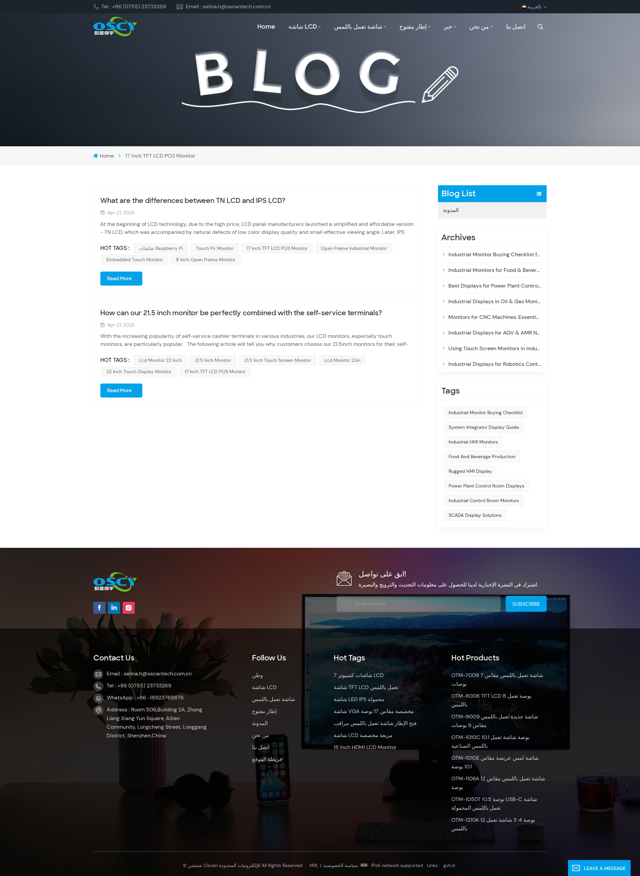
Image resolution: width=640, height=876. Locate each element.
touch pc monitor (214, 248)
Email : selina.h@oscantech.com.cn (228, 6)
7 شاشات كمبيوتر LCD (359, 675)
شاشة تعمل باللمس (358, 27)
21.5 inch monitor (213, 360)
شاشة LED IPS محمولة (359, 699)
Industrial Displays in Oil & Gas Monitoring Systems (495, 301)
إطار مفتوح (413, 27)
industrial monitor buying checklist (486, 413)
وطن (257, 675)
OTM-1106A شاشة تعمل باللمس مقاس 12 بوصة (498, 783)
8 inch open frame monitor (205, 260)
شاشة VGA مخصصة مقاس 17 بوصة (374, 711)
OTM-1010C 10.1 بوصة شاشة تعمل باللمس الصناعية (490, 741)
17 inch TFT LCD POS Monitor (277, 248)
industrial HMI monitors (473, 442)
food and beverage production (482, 456)
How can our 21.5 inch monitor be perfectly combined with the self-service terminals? (241, 313)
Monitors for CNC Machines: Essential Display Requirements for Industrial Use (495, 317)
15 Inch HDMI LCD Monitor (365, 747)
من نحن (479, 27)
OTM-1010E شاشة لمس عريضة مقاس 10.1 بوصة (495, 762)
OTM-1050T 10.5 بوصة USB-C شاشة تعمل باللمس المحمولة (494, 803)
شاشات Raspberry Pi (161, 248)
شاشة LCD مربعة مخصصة (363, 735)
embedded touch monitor (134, 260)
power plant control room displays (486, 486)
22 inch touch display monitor (138, 372)
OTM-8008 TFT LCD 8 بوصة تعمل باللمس (491, 700)
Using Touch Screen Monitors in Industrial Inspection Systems (495, 348)
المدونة (451, 210)
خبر (448, 27)
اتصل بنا (516, 27)
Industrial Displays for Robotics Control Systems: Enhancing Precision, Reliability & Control (495, 364)
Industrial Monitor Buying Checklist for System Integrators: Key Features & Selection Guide (495, 254)
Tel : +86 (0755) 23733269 (133, 6)
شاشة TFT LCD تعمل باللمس (366, 687)
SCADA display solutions (475, 515)
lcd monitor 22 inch (160, 360)
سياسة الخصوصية (340, 865)
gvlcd (449, 865)
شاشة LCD (302, 27)
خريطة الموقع (267, 759)
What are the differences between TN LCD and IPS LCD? (192, 200)
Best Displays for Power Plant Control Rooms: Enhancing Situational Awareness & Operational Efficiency (495, 285)
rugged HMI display (470, 471)
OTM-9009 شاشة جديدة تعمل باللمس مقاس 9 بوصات (494, 721)
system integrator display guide (484, 427)
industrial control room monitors (484, 500)
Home (266, 27)
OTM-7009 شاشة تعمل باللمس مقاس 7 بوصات (497, 679)
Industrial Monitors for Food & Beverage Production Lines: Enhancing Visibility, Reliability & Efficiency (495, 270)
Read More (119, 279)
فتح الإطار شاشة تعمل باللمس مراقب (375, 723)
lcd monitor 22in (342, 360)
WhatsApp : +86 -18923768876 (145, 697)
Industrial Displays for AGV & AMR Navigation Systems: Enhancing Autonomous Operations (495, 332)
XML (313, 865)
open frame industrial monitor (354, 248)
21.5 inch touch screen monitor (277, 360)
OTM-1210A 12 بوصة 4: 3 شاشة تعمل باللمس (493, 824)
